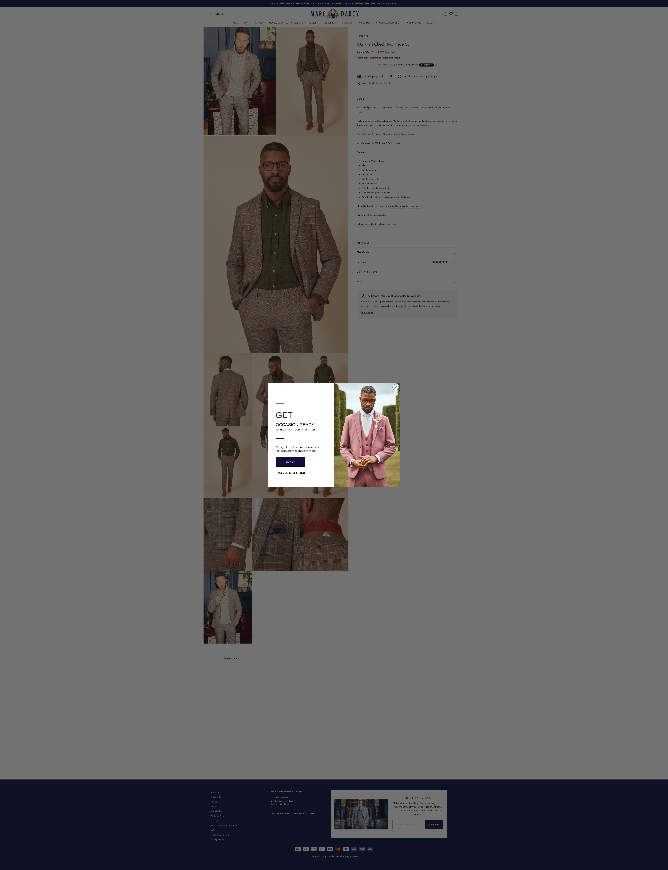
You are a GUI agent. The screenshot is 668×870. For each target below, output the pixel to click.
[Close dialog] (396, 387)
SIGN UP (290, 462)
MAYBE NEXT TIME (291, 473)
